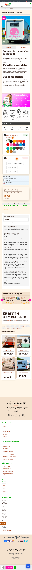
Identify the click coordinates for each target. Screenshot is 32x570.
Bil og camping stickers (16, 328)
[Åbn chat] (28, 566)
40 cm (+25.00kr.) (18, 163)
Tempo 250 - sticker (9, 350)
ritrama (3, 328)
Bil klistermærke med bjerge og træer (10, 298)
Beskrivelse (8, 47)
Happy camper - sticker (24, 298)
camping (22, 326)
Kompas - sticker (23, 350)
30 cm (9, 163)
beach (8, 326)
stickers (27, 326)
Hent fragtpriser (16, 222)
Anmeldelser (23, 47)
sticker (17, 326)
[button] (2, 300)
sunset (12, 326)
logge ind (9, 320)
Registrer (15, 320)
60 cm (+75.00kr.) (12, 171)
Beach (8, 328)
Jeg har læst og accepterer (4, 528)
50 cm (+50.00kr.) (12, 167)
